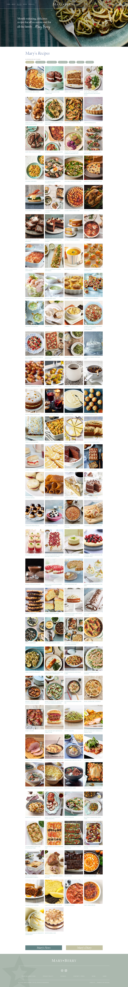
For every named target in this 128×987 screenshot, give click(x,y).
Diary (105, 4)
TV (96, 4)
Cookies (63, 976)
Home (8, 4)
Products (31, 4)
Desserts (80, 62)
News (100, 4)
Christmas (89, 62)
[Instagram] (120, 4)
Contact (110, 4)
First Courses (40, 62)
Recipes (19, 4)
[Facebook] (116, 4)
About (14, 4)
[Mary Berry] (64, 4)
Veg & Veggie (63, 62)
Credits (92, 982)
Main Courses (51, 62)
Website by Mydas (103, 982)
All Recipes (30, 62)
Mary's (44, 948)
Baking (72, 62)
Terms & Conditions (28, 976)
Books (25, 4)
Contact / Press (79, 976)
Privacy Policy (48, 976)
